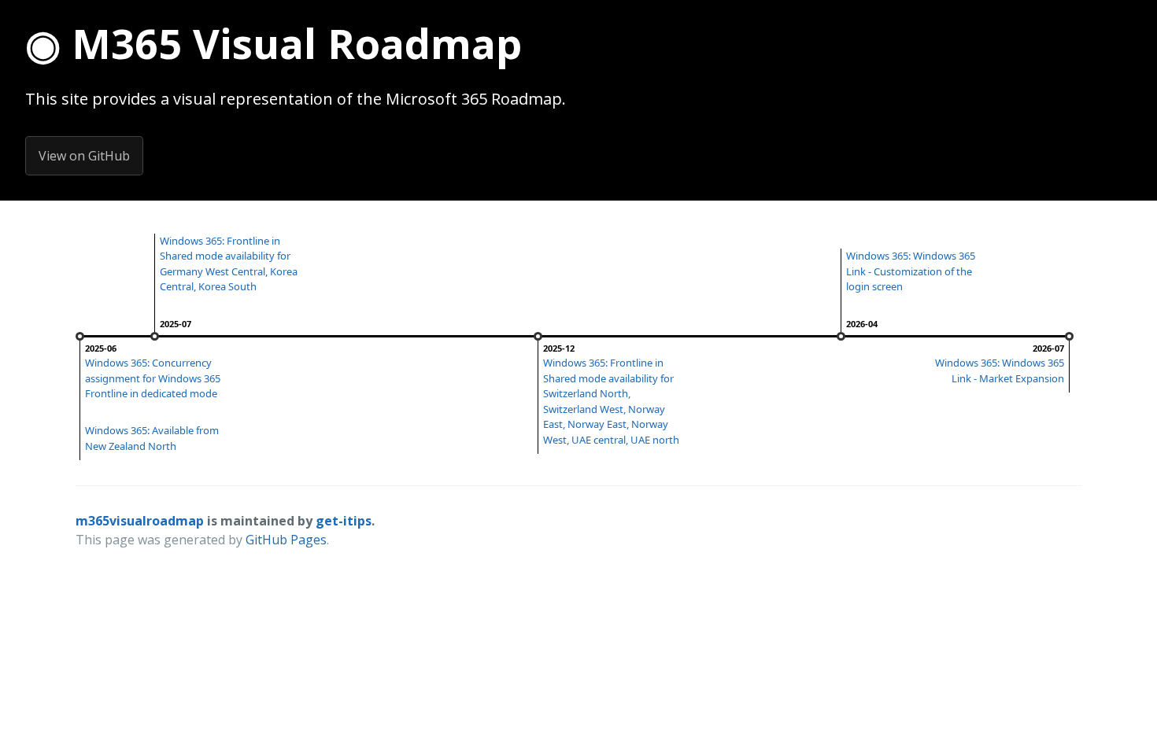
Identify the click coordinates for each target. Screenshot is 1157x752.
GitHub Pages (286, 539)
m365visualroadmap (140, 520)
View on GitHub (84, 155)
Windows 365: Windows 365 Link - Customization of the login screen (910, 271)
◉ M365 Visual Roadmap (273, 43)
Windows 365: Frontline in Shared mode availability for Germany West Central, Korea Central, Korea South (229, 264)
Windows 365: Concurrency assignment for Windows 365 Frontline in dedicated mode (152, 378)
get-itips (343, 520)
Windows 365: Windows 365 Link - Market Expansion (999, 370)
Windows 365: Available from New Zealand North (152, 438)
